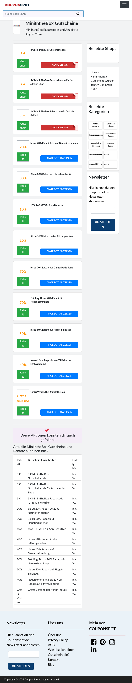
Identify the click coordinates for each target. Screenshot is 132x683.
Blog (51, 665)
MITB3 (64, 128)
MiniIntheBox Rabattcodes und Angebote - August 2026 (52, 32)
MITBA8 (64, 65)
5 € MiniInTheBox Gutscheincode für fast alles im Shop (52, 82)
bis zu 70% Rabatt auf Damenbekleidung (51, 268)
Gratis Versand (23, 398)
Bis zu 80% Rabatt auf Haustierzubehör (51, 174)
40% (23, 365)
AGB (51, 645)
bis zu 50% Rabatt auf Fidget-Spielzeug (50, 330)
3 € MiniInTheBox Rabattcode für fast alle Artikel (52, 114)
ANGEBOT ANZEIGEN (59, 158)
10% (23, 209)
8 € (22, 54)
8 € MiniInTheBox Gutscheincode (47, 50)
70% (23, 271)
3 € (22, 116)
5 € (22, 85)
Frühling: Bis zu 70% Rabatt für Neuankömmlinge (46, 300)
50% (23, 334)
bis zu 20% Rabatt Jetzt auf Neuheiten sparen (54, 143)
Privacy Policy (58, 640)
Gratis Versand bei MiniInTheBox (47, 392)
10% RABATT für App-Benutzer (47, 205)
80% (23, 178)
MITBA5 (64, 97)
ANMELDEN (103, 225)
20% (23, 147)
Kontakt (53, 660)
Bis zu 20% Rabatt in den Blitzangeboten (51, 236)
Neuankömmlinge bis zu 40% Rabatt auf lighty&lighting (51, 362)
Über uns (54, 635)
